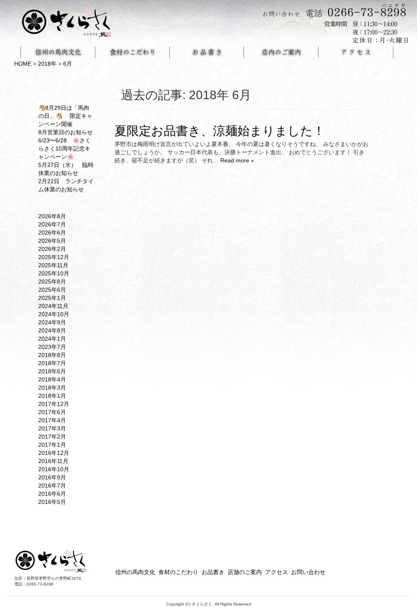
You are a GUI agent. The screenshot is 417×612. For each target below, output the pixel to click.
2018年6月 (52, 371)
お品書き (213, 572)
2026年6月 (52, 232)
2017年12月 (53, 404)
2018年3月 (52, 387)
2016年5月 (52, 502)
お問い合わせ (308, 572)
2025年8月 (52, 281)
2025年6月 (52, 289)
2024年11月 (53, 306)
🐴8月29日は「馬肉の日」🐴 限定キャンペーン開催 (65, 115)
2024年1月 (52, 338)
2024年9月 (52, 322)
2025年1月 (52, 298)
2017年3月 (52, 428)
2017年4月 (52, 420)
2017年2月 (52, 436)
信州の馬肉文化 (135, 572)
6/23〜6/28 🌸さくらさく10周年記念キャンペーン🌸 (64, 148)
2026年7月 (52, 224)
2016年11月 (53, 461)
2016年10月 (53, 469)
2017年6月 (52, 412)
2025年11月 (53, 265)
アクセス (276, 572)
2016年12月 (53, 453)
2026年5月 (52, 240)
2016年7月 (52, 485)
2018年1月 (52, 395)
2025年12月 (53, 257)
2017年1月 (52, 444)
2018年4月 (52, 379)
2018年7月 (52, 363)
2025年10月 (53, 273)
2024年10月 (53, 314)
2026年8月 (52, 216)
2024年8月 (52, 330)
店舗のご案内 (245, 572)
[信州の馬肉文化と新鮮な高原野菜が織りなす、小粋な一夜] (71, 20)
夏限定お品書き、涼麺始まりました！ (219, 130)
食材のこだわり (178, 572)
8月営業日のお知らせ (65, 132)
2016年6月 (52, 493)
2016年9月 (52, 477)
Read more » (237, 160)
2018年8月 (52, 355)
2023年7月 (52, 347)
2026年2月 (52, 249)
